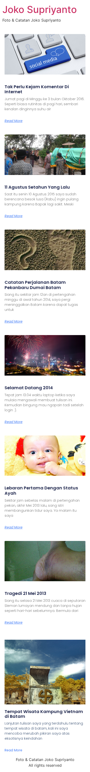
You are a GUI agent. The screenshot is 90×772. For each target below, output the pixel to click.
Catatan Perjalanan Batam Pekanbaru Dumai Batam (35, 284)
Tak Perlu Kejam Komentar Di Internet (37, 89)
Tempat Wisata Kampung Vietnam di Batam (44, 713)
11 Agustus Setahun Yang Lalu (37, 187)
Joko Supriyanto (39, 9)
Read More (14, 120)
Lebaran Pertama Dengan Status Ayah (41, 490)
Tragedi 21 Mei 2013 (25, 593)
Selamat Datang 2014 (29, 388)
